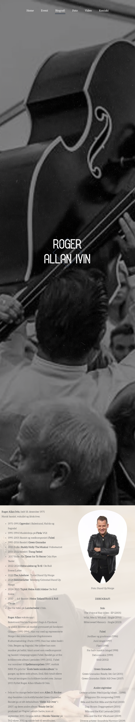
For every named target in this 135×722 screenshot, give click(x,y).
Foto (75, 10)
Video (88, 10)
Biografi (60, 10)
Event (44, 10)
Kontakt (104, 10)
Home (30, 10)
